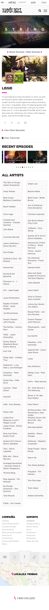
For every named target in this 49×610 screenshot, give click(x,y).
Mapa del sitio (32, 541)
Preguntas (30, 535)
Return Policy (32, 527)
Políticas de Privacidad (12, 532)
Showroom (31, 532)
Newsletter (31, 538)
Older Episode (33, 52)
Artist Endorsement (10, 524)
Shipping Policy (33, 524)
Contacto (30, 521)
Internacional (7, 529)
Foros (28, 529)
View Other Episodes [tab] (14, 130)
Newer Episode (16, 52)
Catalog (5, 521)
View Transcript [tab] (12, 138)
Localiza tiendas (9, 527)
